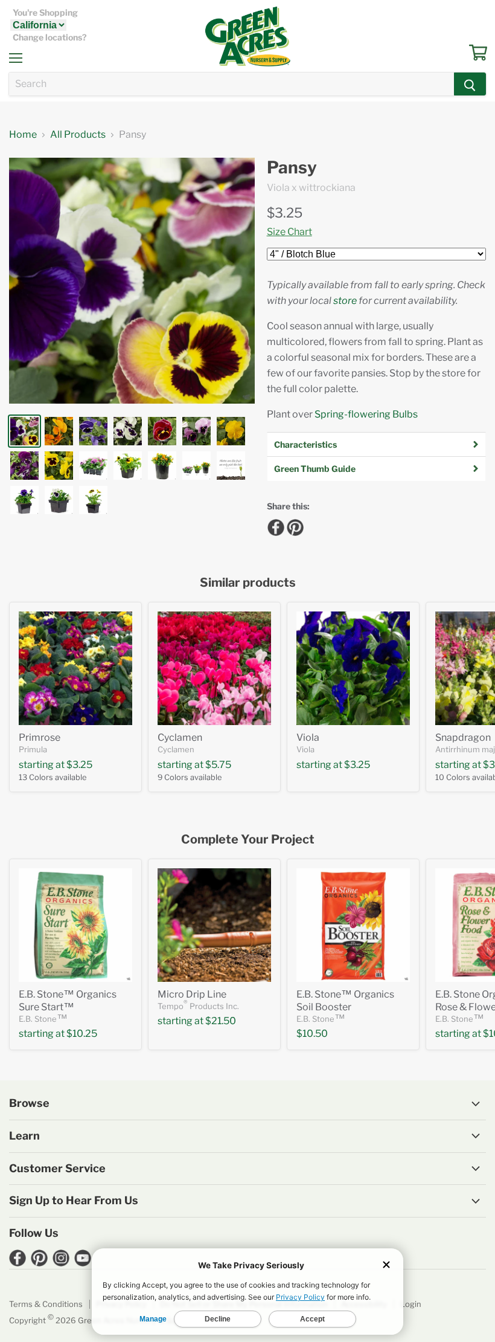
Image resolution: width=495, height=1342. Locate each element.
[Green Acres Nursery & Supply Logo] (247, 36)
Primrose (39, 737)
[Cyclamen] (214, 668)
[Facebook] (274, 525)
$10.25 (81, 1033)
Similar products (248, 583)
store (345, 300)
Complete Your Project (248, 840)
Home (23, 134)
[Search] (470, 84)
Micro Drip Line (192, 994)
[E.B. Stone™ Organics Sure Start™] (75, 925)
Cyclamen (180, 737)
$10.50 (312, 1033)
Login (410, 1304)
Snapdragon (463, 737)
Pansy (292, 168)
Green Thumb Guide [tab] (315, 468)
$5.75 (218, 764)
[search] (231, 84)
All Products (78, 134)
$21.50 (220, 1021)
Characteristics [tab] (305, 444)
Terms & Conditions (46, 1304)
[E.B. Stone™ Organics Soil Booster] (353, 925)
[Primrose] (75, 668)
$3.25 (284, 213)
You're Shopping (45, 13)
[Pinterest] (293, 525)
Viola (307, 737)
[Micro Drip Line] (214, 925)
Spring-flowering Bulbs (366, 414)
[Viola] (353, 668)
